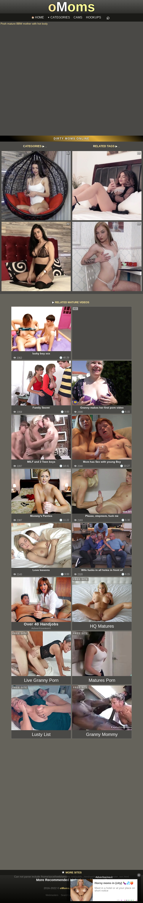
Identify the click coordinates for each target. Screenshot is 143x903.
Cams (78, 17)
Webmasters (52, 895)
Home (39, 17)
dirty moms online (71, 138)
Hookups (93, 17)
